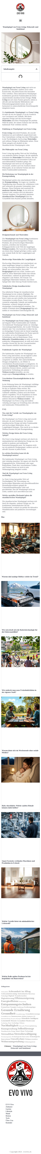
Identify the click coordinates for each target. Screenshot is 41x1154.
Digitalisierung (7, 998)
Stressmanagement (6, 1036)
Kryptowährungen (16, 1018)
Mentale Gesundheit (18, 1021)
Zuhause (7, 1046)
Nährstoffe (22, 1026)
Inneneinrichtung (5, 1018)
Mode (8, 1114)
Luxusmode (5, 1021)
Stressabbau (7, 1034)
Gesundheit (8, 1013)
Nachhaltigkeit (9, 1025)
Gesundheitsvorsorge (33, 1014)
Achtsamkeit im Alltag (19, 991)
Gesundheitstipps (20, 1014)
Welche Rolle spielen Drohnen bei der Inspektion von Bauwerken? (16, 977)
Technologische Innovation (20, 1036)
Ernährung (20, 1007)
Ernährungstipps (30, 1007)
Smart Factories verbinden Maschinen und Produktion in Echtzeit (18, 862)
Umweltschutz (18, 1039)
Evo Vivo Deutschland (12, 1131)
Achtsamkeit (4, 991)
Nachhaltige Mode (6, 1023)
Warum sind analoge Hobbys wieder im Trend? (20, 577)
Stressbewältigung (25, 1033)
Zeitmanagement (29, 1042)
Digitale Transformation (17, 996)
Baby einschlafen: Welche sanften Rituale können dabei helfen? (18, 807)
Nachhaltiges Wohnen (18, 1023)
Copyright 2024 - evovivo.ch (20, 1152)
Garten (8, 1109)
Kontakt (9, 1123)
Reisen (8, 1116)
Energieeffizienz (9, 1001)
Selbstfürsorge (26, 1028)
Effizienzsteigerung (24, 998)
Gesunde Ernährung (15, 1010)
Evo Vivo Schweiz (10, 1146)
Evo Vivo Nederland (11, 1141)
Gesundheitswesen (6, 1016)
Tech (7, 1118)
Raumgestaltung (9, 1028)
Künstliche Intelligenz (30, 1018)
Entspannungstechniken (16, 1004)
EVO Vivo (10, 1104)
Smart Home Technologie (24, 1031)
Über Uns (9, 1120)
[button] (20, 20)
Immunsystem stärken (19, 1016)
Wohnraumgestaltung (12, 1041)
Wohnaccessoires (31, 1039)
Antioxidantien (23, 994)
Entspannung (22, 1001)
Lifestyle (9, 1111)
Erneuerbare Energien (8, 1007)
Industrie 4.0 (31, 1016)
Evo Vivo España (10, 1136)
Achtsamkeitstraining (9, 994)
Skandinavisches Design (8, 1031)
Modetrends (30, 1021)
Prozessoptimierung (31, 1026)
